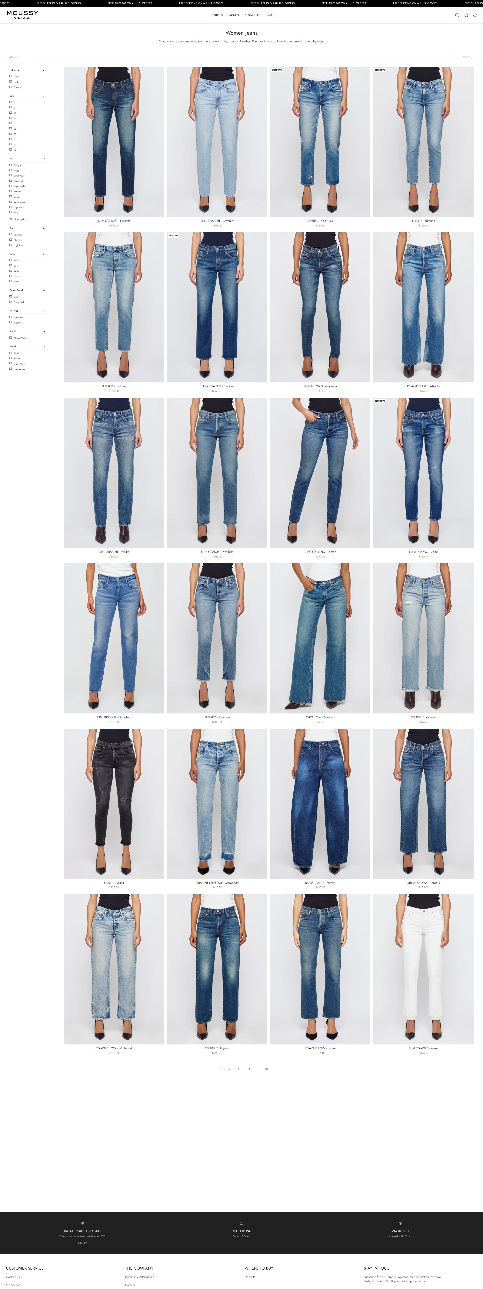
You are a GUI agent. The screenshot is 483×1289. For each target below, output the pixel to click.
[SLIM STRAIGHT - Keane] (423, 969)
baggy (16, 170)
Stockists (250, 1277)
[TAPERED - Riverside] (217, 638)
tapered (17, 191)
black (16, 265)
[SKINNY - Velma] (114, 804)
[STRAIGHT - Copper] (423, 638)
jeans (16, 76)
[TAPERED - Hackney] (114, 307)
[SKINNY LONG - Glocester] (320, 307)
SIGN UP (82, 1243)
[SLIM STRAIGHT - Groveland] (114, 638)
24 (15, 107)
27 (15, 123)
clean (16, 296)
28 (15, 128)
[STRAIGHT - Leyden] (217, 969)
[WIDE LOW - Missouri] (320, 638)
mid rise (18, 240)
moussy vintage (21, 337)
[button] (217, 15)
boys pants (18, 207)
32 (15, 149)
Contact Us (13, 1277)
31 (15, 144)
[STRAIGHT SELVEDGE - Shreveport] (217, 804)
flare (16, 212)
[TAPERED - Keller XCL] (320, 142)
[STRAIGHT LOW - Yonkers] (423, 804)
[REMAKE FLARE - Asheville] (423, 307)
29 (15, 134)
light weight (19, 369)
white (16, 271)
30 (15, 139)
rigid (16, 353)
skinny (17, 196)
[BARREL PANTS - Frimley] (320, 804)
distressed (19, 302)
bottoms (17, 87)
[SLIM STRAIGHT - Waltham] (217, 473)
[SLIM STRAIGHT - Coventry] (217, 142)
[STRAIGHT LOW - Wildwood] (114, 969)
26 (15, 118)
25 (15, 113)
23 (15, 102)
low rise (18, 234)
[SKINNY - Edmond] (423, 142)
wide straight (20, 202)
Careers (130, 1285)
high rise (18, 245)
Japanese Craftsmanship (139, 1277)
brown (17, 276)
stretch (17, 358)
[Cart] (474, 15)
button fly (18, 317)
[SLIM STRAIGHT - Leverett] (114, 142)
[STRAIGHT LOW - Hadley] (320, 969)
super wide (19, 186)
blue (16, 260)
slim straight (19, 175)
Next (266, 1068)
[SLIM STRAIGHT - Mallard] (114, 473)
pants (16, 81)
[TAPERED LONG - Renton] (320, 473)
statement (18, 181)
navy (16, 281)
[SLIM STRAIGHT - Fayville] (217, 307)
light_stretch (20, 363)
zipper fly (18, 322)
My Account (13, 1285)
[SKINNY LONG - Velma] (423, 473)
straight (17, 165)
